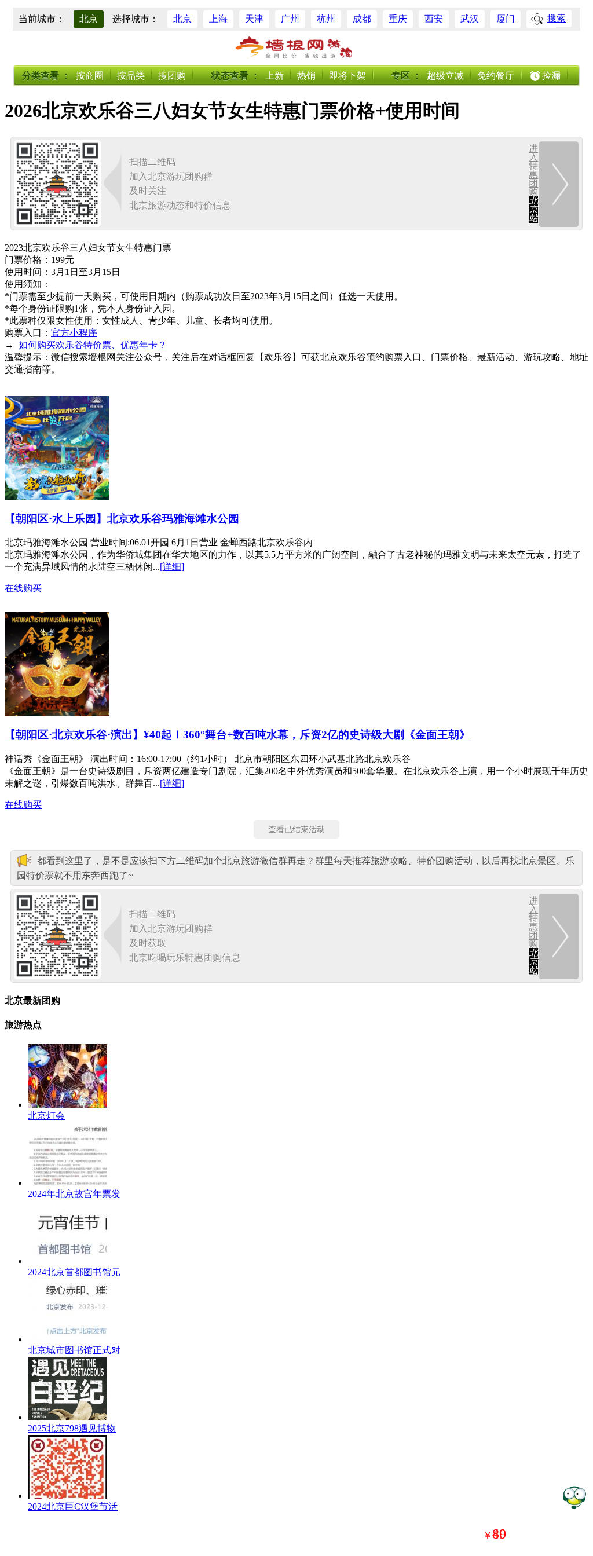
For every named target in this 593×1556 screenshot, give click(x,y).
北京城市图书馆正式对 (74, 1350)
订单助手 (574, 1497)
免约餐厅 (495, 75)
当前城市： (42, 19)
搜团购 (172, 75)
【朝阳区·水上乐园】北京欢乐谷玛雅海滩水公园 (122, 518)
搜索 (556, 18)
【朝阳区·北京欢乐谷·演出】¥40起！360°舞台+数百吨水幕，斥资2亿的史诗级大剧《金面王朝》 (237, 734)
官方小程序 (74, 333)
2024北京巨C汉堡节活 (73, 1506)
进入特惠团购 (533, 183)
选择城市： (135, 19)
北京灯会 (46, 1116)
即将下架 (347, 75)
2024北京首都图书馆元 (74, 1272)
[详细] (172, 567)
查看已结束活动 (296, 829)
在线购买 (23, 588)
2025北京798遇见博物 (72, 1428)
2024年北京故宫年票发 (74, 1194)
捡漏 (551, 75)
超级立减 (445, 75)
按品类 (131, 75)
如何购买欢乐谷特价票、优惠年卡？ (93, 345)
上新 (274, 75)
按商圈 (90, 75)
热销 (306, 75)
